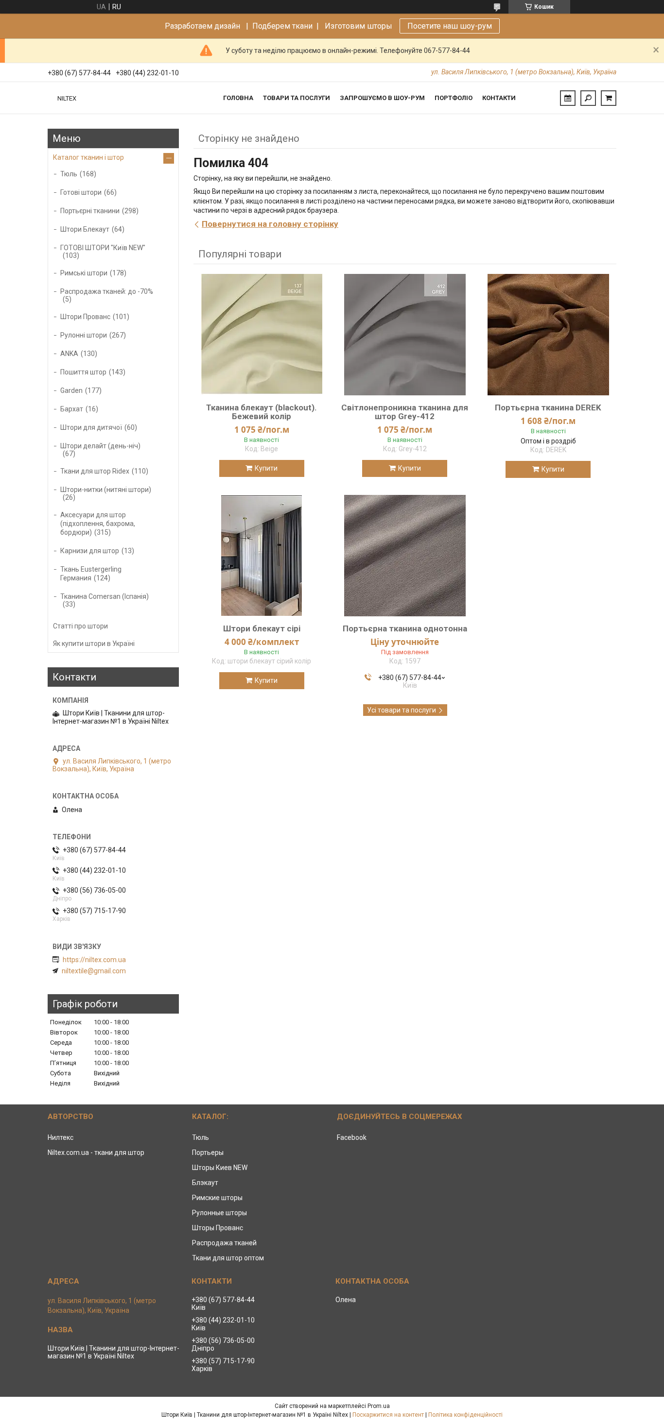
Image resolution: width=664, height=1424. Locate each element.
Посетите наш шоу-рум (449, 26)
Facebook (352, 1137)
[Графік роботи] (568, 98)
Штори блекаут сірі (261, 628)
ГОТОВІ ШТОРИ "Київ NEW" (102, 248)
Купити (266, 468)
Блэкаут (205, 1183)
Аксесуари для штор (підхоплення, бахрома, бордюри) (97, 523)
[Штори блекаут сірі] (261, 555)
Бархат (71, 409)
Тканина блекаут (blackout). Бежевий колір (261, 412)
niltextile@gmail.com (94, 971)
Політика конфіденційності (465, 1414)
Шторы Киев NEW (219, 1167)
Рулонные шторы (219, 1213)
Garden (71, 390)
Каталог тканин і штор (88, 157)
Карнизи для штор (89, 551)
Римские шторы (217, 1198)
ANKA (69, 353)
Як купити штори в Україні (94, 643)
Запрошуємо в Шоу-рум (382, 98)
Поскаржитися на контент (388, 1414)
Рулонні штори (83, 335)
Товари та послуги (296, 98)
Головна (238, 98)
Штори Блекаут (84, 229)
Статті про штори (80, 626)
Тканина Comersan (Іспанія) (104, 596)
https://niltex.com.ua (94, 960)
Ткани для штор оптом (228, 1258)
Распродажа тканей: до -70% (106, 291)
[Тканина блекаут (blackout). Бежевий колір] (261, 334)
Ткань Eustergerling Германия (91, 573)
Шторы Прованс (217, 1228)
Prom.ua (378, 1406)
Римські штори (83, 273)
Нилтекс (60, 1137)
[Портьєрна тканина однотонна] (405, 555)
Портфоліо (453, 98)
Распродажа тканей (224, 1243)
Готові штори (81, 192)
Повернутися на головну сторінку (270, 224)
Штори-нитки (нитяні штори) (105, 489)
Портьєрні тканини (90, 211)
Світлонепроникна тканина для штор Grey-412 (404, 412)
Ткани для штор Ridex (94, 471)
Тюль (68, 174)
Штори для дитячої (91, 427)
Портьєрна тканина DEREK (548, 407)
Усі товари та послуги (401, 710)
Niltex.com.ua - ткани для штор (96, 1152)
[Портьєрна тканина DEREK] (548, 334)
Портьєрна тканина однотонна (405, 628)
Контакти (499, 98)
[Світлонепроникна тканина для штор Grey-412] (405, 334)
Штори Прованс (85, 317)
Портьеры (208, 1152)
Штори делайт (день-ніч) (100, 446)
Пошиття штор (83, 372)
